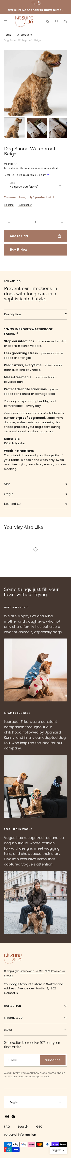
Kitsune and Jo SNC (32, 971)
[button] (5, 21)
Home (7, 38)
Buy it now (19, 249)
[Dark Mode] (48, 21)
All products (24, 38)
